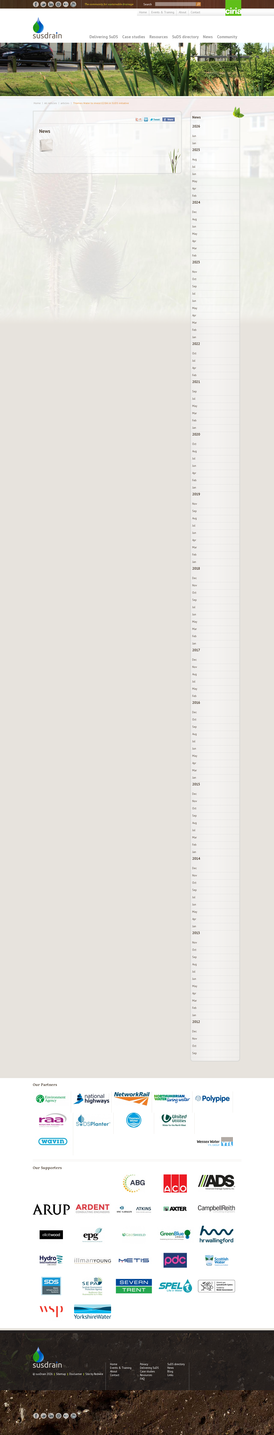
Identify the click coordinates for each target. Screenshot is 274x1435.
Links (170, 1375)
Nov (194, 272)
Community (227, 36)
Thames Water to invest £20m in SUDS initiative (101, 103)
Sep (194, 286)
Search (147, 4)
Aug (194, 159)
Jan (194, 143)
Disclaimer (75, 1374)
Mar (194, 248)
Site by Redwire (94, 1374)
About (182, 12)
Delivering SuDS (103, 36)
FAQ (142, 1379)
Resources (158, 36)
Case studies (133, 36)
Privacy (144, 1364)
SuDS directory (185, 36)
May (194, 181)
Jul (193, 167)
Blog (170, 1371)
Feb (194, 196)
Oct (194, 279)
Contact (195, 12)
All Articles (50, 103)
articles (65, 103)
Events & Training (162, 12)
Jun (194, 136)
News (208, 36)
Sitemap (61, 1374)
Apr (194, 188)
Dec (194, 212)
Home (143, 12)
